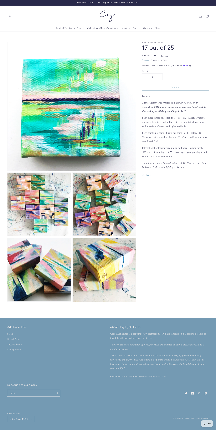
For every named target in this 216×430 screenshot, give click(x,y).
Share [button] (148, 175)
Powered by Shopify (202, 418)
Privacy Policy (14, 349)
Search (10, 334)
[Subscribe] (57, 393)
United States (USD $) (19, 419)
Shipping (145, 60)
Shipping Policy (14, 344)
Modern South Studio (186, 418)
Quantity (146, 71)
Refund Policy (13, 339)
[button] (10, 16)
